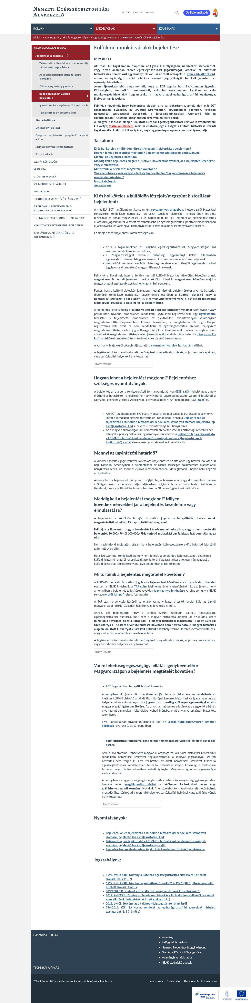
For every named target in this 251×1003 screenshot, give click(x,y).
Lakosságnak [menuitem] (105, 28)
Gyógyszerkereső (45, 176)
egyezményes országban (167, 209)
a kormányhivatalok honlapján (171, 345)
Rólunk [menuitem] (38, 28)
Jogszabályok (102, 185)
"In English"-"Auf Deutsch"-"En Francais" (59, 218)
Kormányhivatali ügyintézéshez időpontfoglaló (54, 235)
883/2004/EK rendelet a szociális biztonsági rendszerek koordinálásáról (153, 891)
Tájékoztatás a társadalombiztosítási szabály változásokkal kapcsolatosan (63, 65)
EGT (193, 400)
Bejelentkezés (199, 12)
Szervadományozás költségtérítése (54, 146)
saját (186, 391)
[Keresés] (177, 13)
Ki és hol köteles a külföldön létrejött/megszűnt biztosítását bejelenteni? (142, 148)
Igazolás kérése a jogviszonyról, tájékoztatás (63, 105)
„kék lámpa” (115, 594)
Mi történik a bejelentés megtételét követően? (125, 169)
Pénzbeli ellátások (45, 120)
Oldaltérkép (173, 981)
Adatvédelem (42, 191)
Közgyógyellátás (44, 154)
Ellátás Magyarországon (76, 37)
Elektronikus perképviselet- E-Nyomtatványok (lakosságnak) (53, 208)
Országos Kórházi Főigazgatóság (182, 952)
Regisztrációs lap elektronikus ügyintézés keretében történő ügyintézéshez (155, 849)
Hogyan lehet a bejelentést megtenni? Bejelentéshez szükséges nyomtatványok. (147, 153)
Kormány (167, 937)
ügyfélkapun (207, 314)
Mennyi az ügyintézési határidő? (115, 157)
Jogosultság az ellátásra (106, 37)
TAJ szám (140, 586)
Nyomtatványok (105, 181)
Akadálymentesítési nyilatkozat (201, 981)
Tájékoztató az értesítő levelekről (57, 113)
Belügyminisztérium (174, 942)
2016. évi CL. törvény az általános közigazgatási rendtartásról (146, 903)
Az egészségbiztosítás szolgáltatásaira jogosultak (60, 77)
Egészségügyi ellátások (47, 127)
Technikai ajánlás (46, 967)
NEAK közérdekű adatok (177, 962)
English (137, 12)
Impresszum (156, 981)
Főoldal (37, 37)
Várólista (40, 169)
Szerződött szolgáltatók (50, 184)
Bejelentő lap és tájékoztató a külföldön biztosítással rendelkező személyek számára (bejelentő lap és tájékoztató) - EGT (160, 422)
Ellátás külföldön (45, 161)
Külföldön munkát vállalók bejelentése (143, 37)
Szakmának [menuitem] (167, 28)
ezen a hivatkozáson (200, 74)
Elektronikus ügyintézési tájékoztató (57, 199)
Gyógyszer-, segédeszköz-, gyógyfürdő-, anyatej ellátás (61, 137)
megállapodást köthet (140, 784)
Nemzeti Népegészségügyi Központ (184, 947)
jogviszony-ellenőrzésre (169, 590)
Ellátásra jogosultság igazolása (56, 86)
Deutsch (126, 12)
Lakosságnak (52, 37)
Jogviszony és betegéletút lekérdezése (58, 225)
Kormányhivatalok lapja (177, 957)
